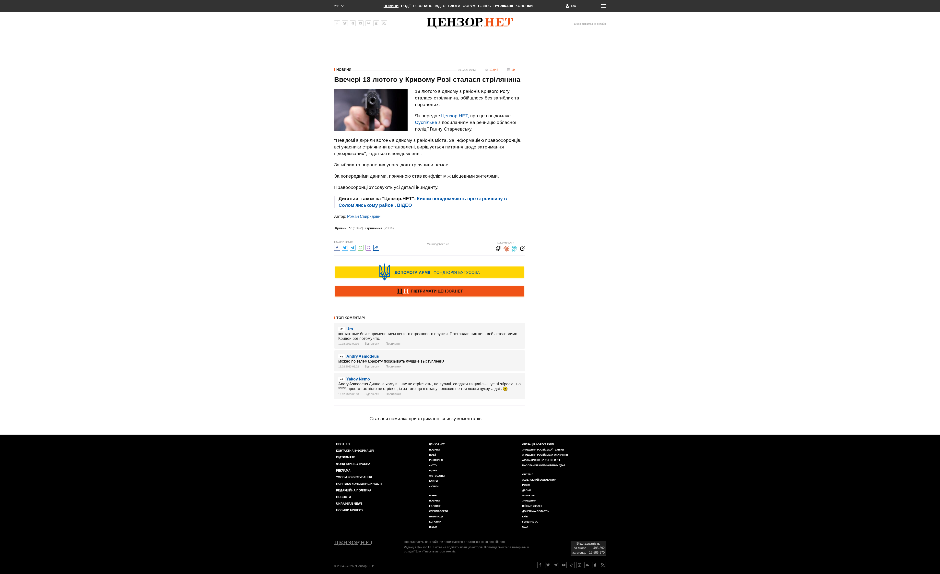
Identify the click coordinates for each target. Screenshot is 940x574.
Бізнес (484, 6)
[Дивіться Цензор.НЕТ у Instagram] (579, 565)
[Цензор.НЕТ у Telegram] (353, 23)
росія (526, 485)
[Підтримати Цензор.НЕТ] (429, 291)
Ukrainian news (349, 503)
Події (406, 6)
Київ (525, 516)
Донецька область (535, 511)
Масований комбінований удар (543, 465)
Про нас (343, 444)
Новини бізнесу (349, 510)
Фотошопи (437, 476)
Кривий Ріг (349, 228)
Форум (469, 6)
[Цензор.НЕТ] (470, 23)
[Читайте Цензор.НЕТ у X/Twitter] (548, 565)
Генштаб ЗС (530, 521)
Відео (440, 6)
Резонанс (422, 6)
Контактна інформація (355, 450)
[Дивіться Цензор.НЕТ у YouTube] (564, 565)
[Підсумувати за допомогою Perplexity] (514, 248)
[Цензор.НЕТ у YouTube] (361, 23)
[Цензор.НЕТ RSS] (384, 23)
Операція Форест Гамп (538, 444)
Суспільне (426, 122)
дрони (526, 490)
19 (513, 69)
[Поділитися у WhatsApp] (361, 247)
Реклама (343, 470)
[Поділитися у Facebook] (337, 247)
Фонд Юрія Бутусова (353, 464)
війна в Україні (532, 506)
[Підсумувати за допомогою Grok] (522, 248)
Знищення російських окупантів (545, 454)
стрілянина (379, 228)
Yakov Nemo (358, 379)
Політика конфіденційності (359, 484)
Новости (343, 497)
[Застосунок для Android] (368, 23)
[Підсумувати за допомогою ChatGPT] (499, 248)
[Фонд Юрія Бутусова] (429, 272)
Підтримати (345, 457)
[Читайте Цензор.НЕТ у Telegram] (556, 565)
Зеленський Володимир (539, 479)
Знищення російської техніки (543, 449)
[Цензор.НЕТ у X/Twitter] (345, 23)
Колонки (524, 6)
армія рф (528, 495)
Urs (349, 329)
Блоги (454, 6)
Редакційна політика (353, 490)
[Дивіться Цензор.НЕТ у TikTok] (572, 565)
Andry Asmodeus (362, 356)
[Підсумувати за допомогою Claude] (506, 248)
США (525, 526)
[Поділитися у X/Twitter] (345, 247)
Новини (391, 6)
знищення (529, 500)
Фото (433, 465)
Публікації (503, 6)
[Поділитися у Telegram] (353, 247)
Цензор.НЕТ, (455, 115)
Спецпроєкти (438, 511)
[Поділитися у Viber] (368, 247)
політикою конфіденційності (485, 542)
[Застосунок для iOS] (376, 23)
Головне (435, 506)
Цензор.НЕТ (437, 444)
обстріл (527, 474)
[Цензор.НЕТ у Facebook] (337, 23)
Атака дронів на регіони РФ (541, 460)
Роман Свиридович (364, 216)
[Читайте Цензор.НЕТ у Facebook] (540, 565)
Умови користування (354, 477)
